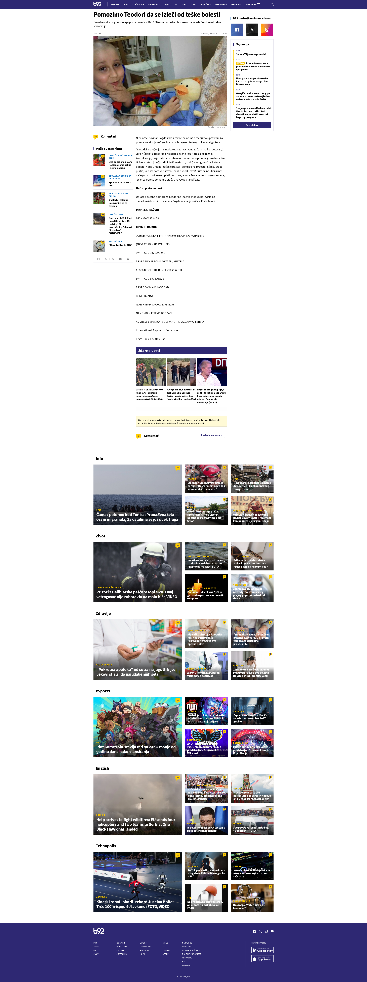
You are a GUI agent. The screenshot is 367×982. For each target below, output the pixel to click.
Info (95, 943)
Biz (94, 950)
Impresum (186, 946)
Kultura (120, 950)
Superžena (122, 954)
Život (96, 954)
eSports (144, 943)
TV (164, 946)
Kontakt (186, 965)
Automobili (145, 950)
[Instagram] (267, 30)
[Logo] (97, 4)
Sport (96, 946)
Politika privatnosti (192, 954)
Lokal (142, 954)
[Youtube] (272, 931)
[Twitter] (252, 30)
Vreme (166, 954)
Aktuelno (238, 630)
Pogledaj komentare (211, 435)
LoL (98, 742)
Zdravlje (121, 943)
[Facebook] (237, 30)
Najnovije (115, 4)
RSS (183, 961)
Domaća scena (195, 711)
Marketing (187, 943)
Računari (238, 866)
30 (103, 242)
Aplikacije (187, 958)
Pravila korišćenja (191, 950)
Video (165, 943)
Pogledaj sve (252, 125)
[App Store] (262, 958)
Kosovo (191, 507)
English (100, 815)
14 (103, 215)
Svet (98, 510)
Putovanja (122, 946)
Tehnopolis (145, 946)
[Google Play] (262, 950)
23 (103, 194)
